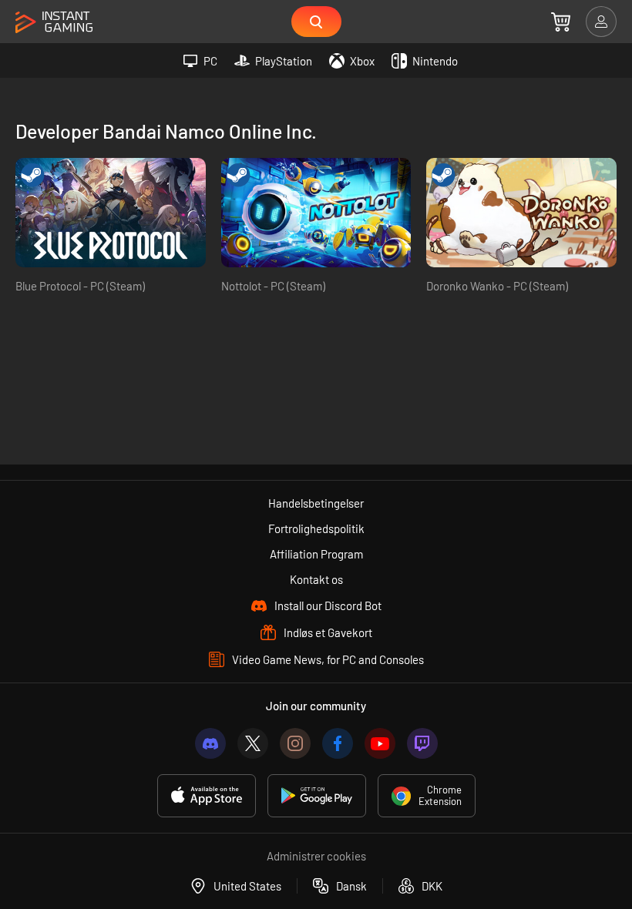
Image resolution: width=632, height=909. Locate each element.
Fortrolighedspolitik (316, 528)
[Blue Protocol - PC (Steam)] (110, 212)
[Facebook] (337, 743)
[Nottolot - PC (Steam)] (316, 212)
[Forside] (53, 23)
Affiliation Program (316, 554)
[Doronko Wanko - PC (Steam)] (521, 212)
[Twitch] (422, 743)
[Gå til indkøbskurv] (560, 21)
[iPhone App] (206, 795)
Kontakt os (316, 579)
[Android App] (316, 795)
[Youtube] (380, 743)
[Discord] (210, 743)
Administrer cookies (316, 856)
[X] (252, 743)
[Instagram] (295, 743)
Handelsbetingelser (316, 503)
